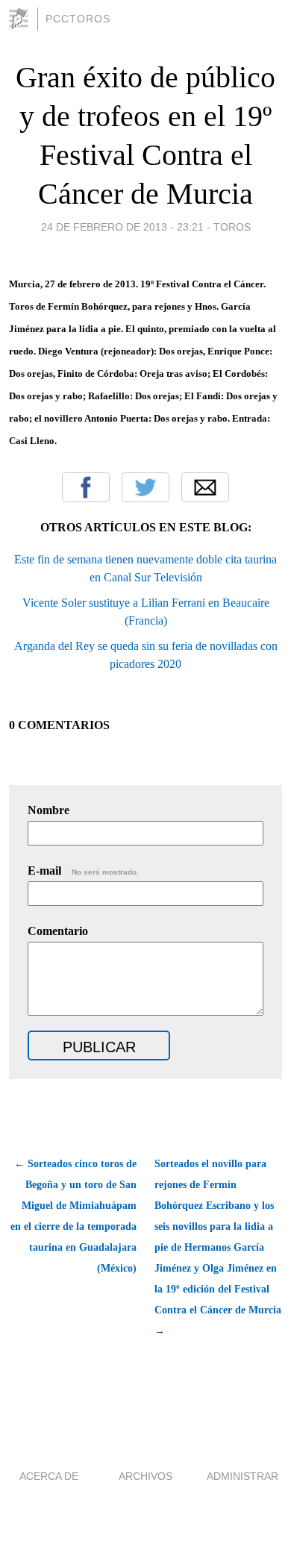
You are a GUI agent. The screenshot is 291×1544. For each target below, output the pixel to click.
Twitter (145, 487)
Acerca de (48, 1476)
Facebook (86, 487)
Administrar (242, 1476)
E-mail (83, 870)
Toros (232, 227)
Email (205, 487)
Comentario (58, 931)
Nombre (48, 810)
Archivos (145, 1476)
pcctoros (78, 19)
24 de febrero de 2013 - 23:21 (122, 227)
